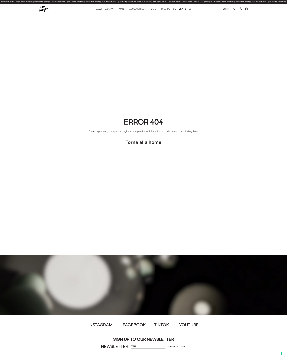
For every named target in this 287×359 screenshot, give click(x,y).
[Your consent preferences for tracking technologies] (282, 354)
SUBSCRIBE (173, 346)
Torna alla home (143, 142)
